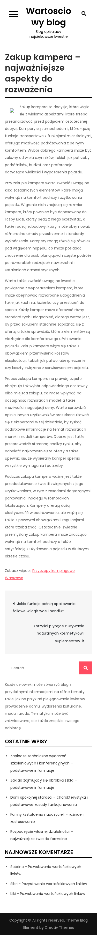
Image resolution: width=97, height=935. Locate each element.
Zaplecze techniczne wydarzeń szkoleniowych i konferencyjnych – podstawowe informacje (41, 763)
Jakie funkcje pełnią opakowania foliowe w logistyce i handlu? (44, 607)
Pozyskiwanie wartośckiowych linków (54, 883)
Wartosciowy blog (48, 16)
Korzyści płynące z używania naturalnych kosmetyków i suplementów (59, 633)
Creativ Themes (59, 927)
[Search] (85, 667)
